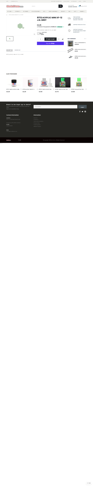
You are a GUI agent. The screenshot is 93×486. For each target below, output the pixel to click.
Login (84, 1)
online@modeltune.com (11, 131)
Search (60, 6)
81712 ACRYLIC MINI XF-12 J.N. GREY (49, 18)
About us (35, 118)
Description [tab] (9, 50)
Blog (80, 1)
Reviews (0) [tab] (17, 50)
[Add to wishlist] (58, 39)
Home (6, 14)
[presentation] (84, 39)
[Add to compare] (62, 39)
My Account (66, 1)
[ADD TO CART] (19, 79)
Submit (82, 107)
